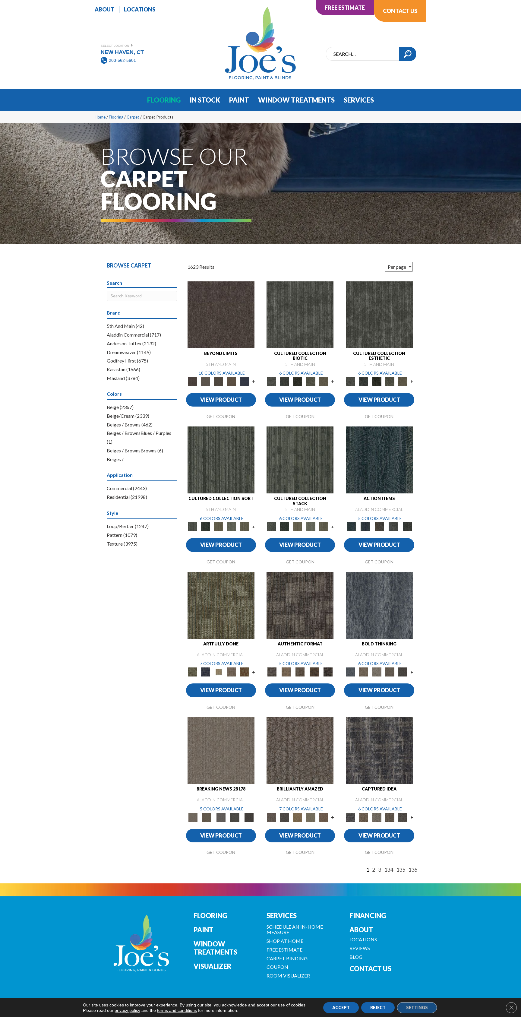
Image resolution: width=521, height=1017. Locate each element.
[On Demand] (235, 816)
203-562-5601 (122, 60)
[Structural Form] (328, 671)
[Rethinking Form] (314, 671)
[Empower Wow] (310, 816)
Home (100, 117)
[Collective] (297, 381)
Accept (341, 1007)
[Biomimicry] (300, 314)
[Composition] (310, 381)
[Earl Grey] (393, 526)
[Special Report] (207, 816)
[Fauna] (231, 381)
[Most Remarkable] (205, 671)
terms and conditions (177, 1010)
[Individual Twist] (300, 671)
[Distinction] (323, 381)
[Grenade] (363, 671)
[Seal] (403, 671)
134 (388, 870)
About (361, 930)
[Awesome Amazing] (231, 671)
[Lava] (376, 671)
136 (412, 870)
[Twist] (244, 526)
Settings (417, 1007)
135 (400, 870)
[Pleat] (231, 526)
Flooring (116, 117)
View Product (221, 399)
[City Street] (407, 526)
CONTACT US (370, 969)
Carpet (133, 117)
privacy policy (127, 1010)
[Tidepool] (379, 459)
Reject (378, 1007)
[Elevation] (218, 381)
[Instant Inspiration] (323, 816)
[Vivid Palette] (244, 671)
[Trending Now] (221, 750)
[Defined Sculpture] (286, 671)
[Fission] (389, 671)
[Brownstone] (379, 526)
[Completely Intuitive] (297, 816)
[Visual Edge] (300, 604)
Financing (367, 915)
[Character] (284, 381)
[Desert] (205, 381)
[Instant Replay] (221, 816)
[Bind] (221, 459)
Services (282, 915)
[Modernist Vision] (218, 671)
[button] (407, 54)
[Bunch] (205, 526)
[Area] (221, 314)
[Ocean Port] (365, 526)
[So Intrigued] (300, 750)
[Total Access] (249, 816)
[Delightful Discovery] (221, 604)
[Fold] (218, 526)
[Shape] (379, 604)
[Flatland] (244, 381)
